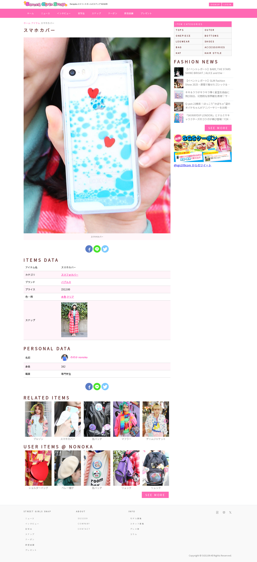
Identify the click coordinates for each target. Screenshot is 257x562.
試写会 (81, 13)
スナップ (96, 13)
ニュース (45, 13)
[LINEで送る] (97, 249)
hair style (213, 52)
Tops (180, 29)
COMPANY (84, 523)
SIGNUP (215, 4)
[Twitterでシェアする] (105, 249)
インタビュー (64, 13)
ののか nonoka (78, 357)
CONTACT (84, 529)
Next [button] (166, 421)
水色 (63, 296)
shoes (210, 41)
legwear (183, 41)
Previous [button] (28, 421)
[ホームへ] (45, 4)
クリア (70, 296)
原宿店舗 (129, 13)
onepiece (183, 35)
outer (210, 29)
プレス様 (135, 529)
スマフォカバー (69, 274)
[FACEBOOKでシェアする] (89, 249)
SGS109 (83, 518)
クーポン (112, 13)
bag (179, 47)
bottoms (212, 35)
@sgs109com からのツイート (192, 165)
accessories (215, 47)
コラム (133, 534)
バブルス (66, 282)
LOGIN (227, 4)
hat (178, 52)
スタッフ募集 (137, 523)
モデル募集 (136, 518)
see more (155, 495)
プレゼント (146, 13)
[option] (97, 138)
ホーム (30, 13)
